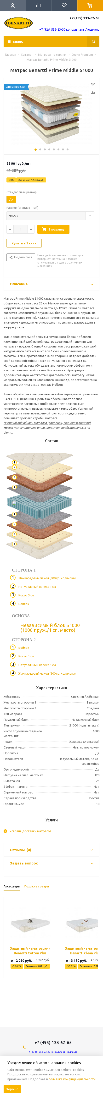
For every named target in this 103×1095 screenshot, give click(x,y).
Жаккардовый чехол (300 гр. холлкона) (47, 578)
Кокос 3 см (26, 595)
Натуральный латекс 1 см (37, 586)
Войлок (23, 603)
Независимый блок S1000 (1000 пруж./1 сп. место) (50, 627)
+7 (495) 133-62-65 (84, 18)
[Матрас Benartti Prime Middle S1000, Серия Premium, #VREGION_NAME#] (51, 115)
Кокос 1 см (26, 656)
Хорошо (12, 1089)
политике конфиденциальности (72, 1079)
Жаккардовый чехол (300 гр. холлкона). (47, 673)
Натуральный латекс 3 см (37, 664)
